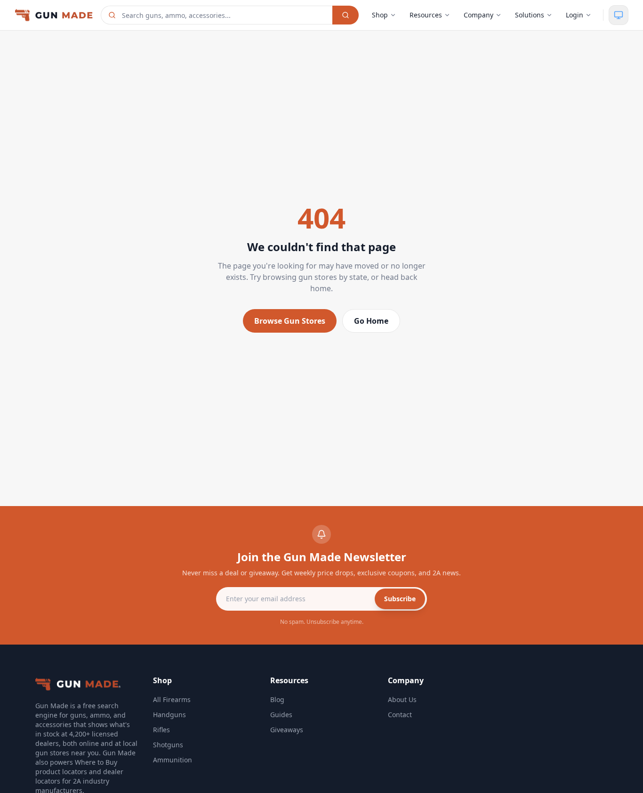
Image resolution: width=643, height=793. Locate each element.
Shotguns (168, 744)
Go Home (371, 321)
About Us (402, 699)
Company (478, 14)
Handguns (169, 714)
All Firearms (172, 699)
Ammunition (172, 759)
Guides (281, 714)
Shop (380, 14)
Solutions (529, 14)
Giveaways (286, 729)
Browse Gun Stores (289, 321)
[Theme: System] (618, 15)
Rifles (161, 729)
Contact (400, 714)
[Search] (345, 15)
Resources (426, 14)
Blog (277, 699)
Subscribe (400, 598)
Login (574, 14)
